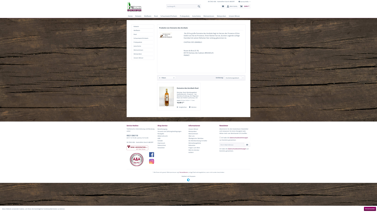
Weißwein (137, 30)
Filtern (163, 78)
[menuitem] (183, 6)
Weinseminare (138, 50)
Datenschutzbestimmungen (239, 138)
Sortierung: (219, 78)
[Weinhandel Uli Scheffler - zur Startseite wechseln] (134, 7)
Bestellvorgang (162, 129)
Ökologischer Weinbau (195, 138)
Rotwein (136, 26)
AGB (159, 138)
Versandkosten (183, 172)
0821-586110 (132, 135)
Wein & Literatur (193, 150)
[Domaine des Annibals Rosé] (166, 96)
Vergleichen (182, 107)
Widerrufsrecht (163, 136)
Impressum (161, 143)
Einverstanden (370, 209)
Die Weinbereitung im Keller (197, 141)
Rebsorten (191, 145)
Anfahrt (191, 152)
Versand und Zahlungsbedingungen (169, 131)
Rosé (135, 34)
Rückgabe (161, 134)
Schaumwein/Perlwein (141, 38)
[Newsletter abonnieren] (247, 145)
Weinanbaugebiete (194, 143)
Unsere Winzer (138, 58)
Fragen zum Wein (194, 148)
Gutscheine (137, 46)
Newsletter (161, 148)
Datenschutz (162, 145)
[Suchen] (199, 6)
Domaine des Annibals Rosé (188, 88)
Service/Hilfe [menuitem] (244, 2)
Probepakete (138, 42)
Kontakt (160, 141)
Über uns (191, 136)
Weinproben (138, 54)
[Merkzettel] (223, 6)
